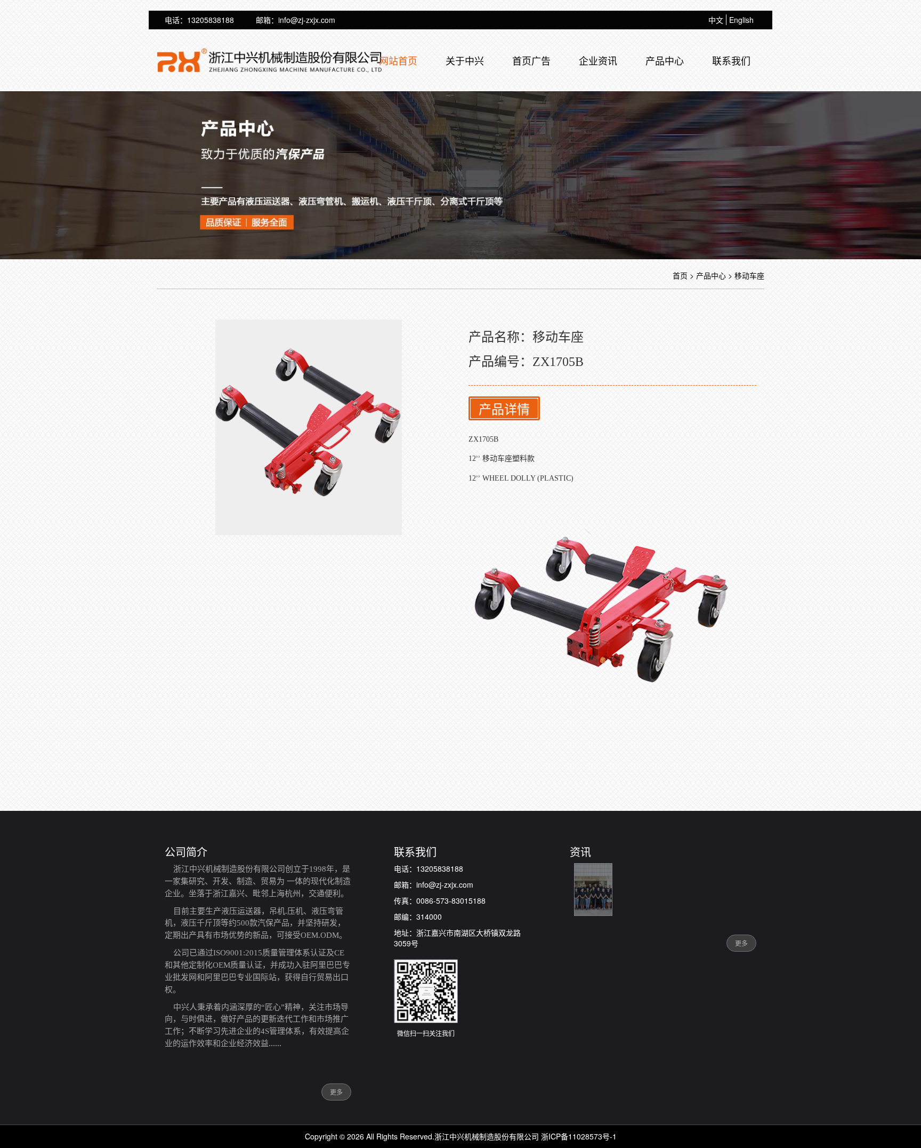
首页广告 (531, 60)
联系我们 (731, 60)
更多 (336, 1091)
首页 (680, 275)
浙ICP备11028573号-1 (579, 1136)
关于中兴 (465, 60)
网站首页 (398, 60)
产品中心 (664, 60)
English (741, 19)
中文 (715, 19)
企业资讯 (598, 60)
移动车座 (749, 275)
